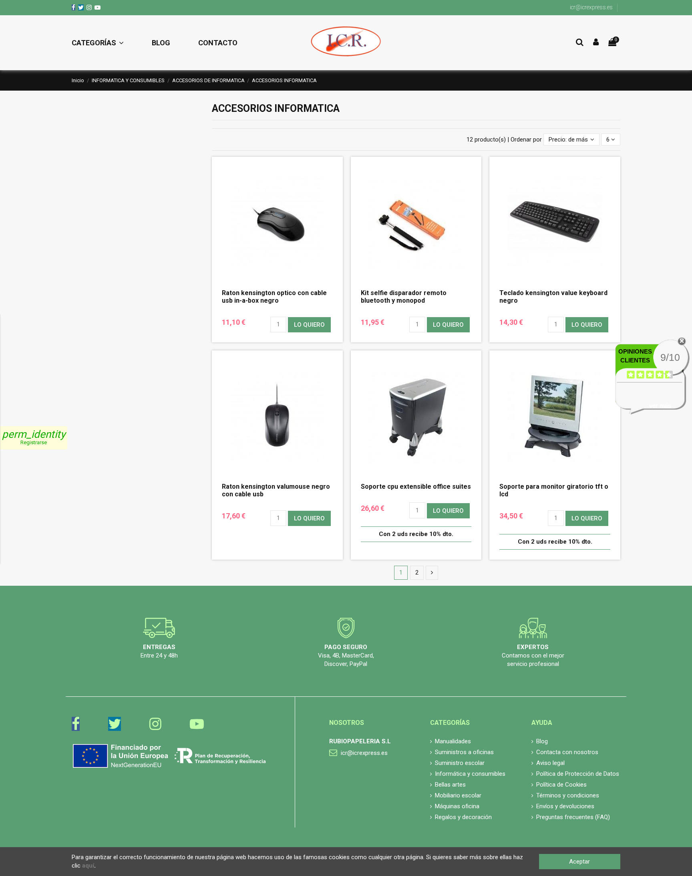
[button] (105, 43)
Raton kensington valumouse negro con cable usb (276, 490)
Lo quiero (309, 324)
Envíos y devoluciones (565, 806)
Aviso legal (550, 763)
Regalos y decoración (463, 817)
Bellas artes (450, 784)
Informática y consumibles (470, 773)
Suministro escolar (460, 763)
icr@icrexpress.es (591, 7)
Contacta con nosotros (567, 752)
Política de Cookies (561, 784)
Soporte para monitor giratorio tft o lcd (553, 490)
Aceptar (579, 861)
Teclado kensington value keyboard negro (553, 296)
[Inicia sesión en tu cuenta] (596, 42)
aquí (88, 865)
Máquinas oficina (457, 806)
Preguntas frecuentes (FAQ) (573, 817)
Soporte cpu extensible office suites (416, 486)
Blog (542, 741)
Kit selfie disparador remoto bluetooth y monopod (404, 296)
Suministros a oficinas (464, 752)
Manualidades (453, 741)
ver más (660, 405)
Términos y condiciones (567, 795)
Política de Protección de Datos (577, 773)
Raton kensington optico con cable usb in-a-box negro (274, 296)
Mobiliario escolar (458, 795)
